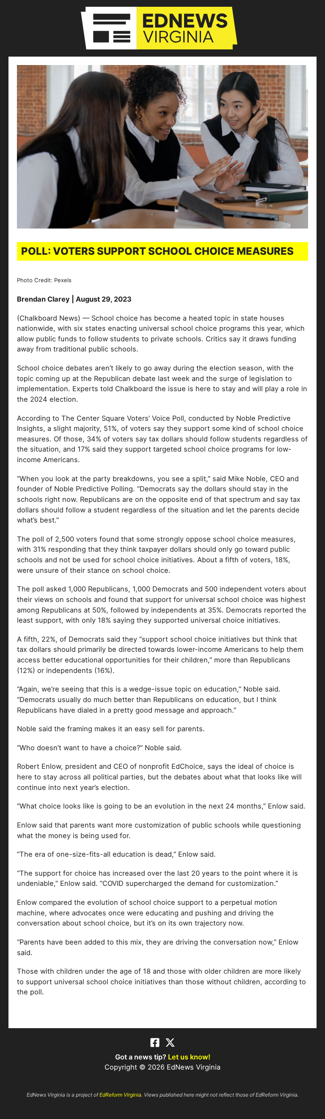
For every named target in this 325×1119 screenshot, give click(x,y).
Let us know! (189, 1057)
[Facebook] (155, 1042)
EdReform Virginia (120, 1095)
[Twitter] (170, 1042)
